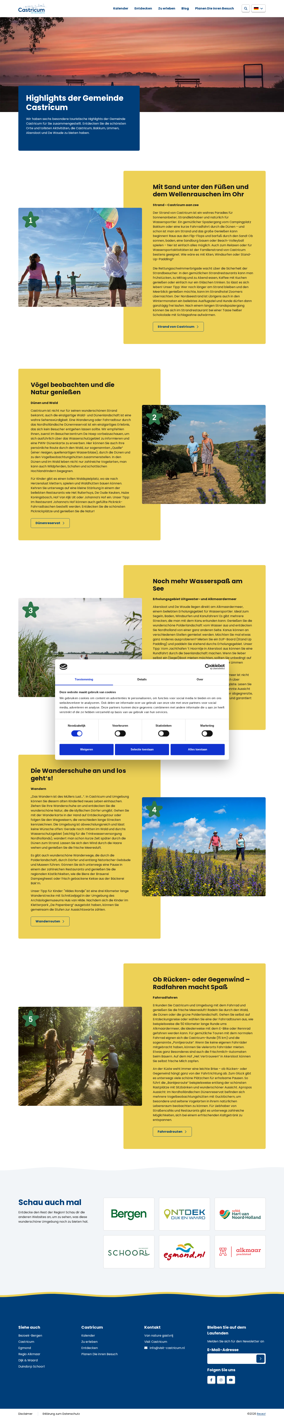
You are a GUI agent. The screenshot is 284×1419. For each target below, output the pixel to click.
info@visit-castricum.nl (167, 1348)
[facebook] (211, 1380)
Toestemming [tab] (84, 679)
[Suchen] (246, 8)
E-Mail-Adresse (223, 1349)
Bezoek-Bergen (30, 1335)
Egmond (24, 1348)
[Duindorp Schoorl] (128, 1251)
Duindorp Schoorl (31, 1366)
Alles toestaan (197, 749)
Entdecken (143, 8)
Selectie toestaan (142, 749)
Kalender (120, 8)
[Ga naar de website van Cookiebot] (208, 667)
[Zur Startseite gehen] (32, 8)
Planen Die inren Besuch (214, 8)
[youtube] (231, 1380)
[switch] (120, 733)
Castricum (26, 1341)
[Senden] (260, 1359)
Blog (185, 8)
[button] (258, 8)
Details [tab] (142, 679)
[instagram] (221, 1380)
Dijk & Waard (28, 1360)
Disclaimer (25, 1414)
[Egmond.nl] (184, 1251)
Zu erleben (166, 8)
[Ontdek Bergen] (128, 1214)
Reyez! (261, 1414)
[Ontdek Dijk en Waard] (184, 1214)
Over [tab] (200, 679)
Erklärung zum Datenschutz (61, 1414)
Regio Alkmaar (29, 1354)
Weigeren (86, 749)
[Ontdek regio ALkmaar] (240, 1214)
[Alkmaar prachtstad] (240, 1251)
